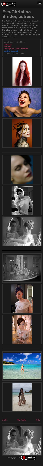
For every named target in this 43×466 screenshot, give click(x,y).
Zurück (4, 420)
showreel (7, 46)
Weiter (38, 420)
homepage (8, 44)
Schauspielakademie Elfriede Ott (16, 49)
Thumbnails (21, 420)
